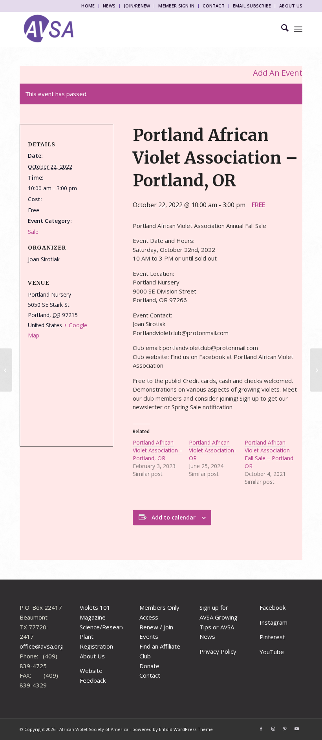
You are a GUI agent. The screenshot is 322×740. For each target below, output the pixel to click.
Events (148, 636)
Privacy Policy (217, 651)
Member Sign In (176, 6)
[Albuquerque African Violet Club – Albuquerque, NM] (316, 370)
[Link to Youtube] (296, 729)
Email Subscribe (252, 6)
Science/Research (104, 627)
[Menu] (298, 29)
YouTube (272, 652)
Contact (214, 6)
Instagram (273, 622)
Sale (33, 231)
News (109, 6)
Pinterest (272, 637)
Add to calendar (174, 517)
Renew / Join (156, 627)
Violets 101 (95, 607)
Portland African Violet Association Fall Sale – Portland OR (269, 454)
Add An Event (277, 72)
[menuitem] (88, 6)
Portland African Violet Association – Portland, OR (158, 450)
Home (88, 6)
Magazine (93, 617)
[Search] (281, 29)
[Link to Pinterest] (285, 729)
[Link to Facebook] (261, 729)
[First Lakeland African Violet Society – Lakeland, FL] (6, 370)
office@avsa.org (42, 646)
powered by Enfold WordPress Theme (172, 729)
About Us (290, 6)
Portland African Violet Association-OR (212, 450)
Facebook (272, 607)
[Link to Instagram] (273, 729)
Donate (149, 666)
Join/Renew (137, 6)
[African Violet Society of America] (49, 29)
